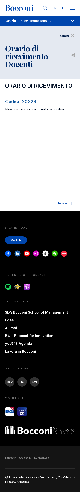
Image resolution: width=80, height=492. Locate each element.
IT (63, 7)
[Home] (19, 8)
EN (54, 7)
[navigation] (40, 21)
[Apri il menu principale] (72, 8)
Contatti (65, 35)
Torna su (63, 203)
